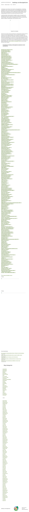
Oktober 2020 (5, 448)
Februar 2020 (5, 451)
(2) (7, 49)
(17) (5, 54)
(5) (4, 65)
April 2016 (4, 470)
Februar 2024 (5, 418)
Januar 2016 (4, 472)
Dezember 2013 (5, 490)
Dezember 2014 (5, 478)
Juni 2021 (4, 444)
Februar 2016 (5, 471)
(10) (4, 123)
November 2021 (5, 440)
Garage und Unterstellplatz (7, 379)
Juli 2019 (4, 453)
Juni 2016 (4, 468)
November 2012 (5, 497)
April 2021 (4, 445)
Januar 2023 (5, 427)
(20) (5, 145)
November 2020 (5, 447)
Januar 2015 (4, 477)
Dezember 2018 (5, 456)
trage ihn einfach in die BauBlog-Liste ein (15, 41)
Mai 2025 (4, 406)
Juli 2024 (4, 415)
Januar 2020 (5, 452)
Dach (3, 375)
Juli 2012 (4, 498)
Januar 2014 (4, 489)
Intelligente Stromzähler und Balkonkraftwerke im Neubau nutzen (11, 358)
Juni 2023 (4, 424)
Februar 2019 (5, 455)
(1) (6, 51)
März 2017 (4, 467)
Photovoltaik (4, 385)
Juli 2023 (4, 423)
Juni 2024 (4, 416)
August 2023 (5, 422)
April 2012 (4, 500)
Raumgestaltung (5, 386)
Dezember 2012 (5, 496)
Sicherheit (4, 388)
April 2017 (4, 466)
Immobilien (4, 382)
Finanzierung (5, 378)
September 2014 (5, 481)
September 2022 (5, 431)
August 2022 (5, 432)
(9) (4, 169)
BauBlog (4, 372)
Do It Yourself (5, 376)
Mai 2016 (4, 469)
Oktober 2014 (5, 480)
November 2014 (5, 479)
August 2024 (5, 414)
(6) (4, 125)
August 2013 (5, 493)
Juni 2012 (4, 499)
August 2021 (5, 443)
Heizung (4, 381)
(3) (5, 53)
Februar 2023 (5, 426)
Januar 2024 (5, 419)
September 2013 (5, 492)
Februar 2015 (5, 476)
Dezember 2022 (5, 428)
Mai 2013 (4, 494)
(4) (6, 149)
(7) (4, 167)
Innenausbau (5, 383)
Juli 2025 (4, 404)
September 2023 (5, 421)
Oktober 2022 (5, 430)
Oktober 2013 (5, 491)
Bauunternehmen (5, 374)
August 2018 (5, 457)
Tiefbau (4, 390)
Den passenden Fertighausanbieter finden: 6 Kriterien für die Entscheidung (12, 353)
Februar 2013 (5, 495)
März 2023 (4, 425)
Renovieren (4, 387)
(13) (3, 93)
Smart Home (5, 389)
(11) (5, 138)
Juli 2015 (4, 474)
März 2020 (4, 450)
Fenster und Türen (5, 377)
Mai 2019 (4, 454)
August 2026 (5, 400)
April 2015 (4, 475)
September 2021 (5, 442)
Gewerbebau (5, 380)
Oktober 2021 (5, 441)
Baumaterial (4, 373)
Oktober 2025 (5, 403)
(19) (4, 52)
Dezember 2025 (5, 402)
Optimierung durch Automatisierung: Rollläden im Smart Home (10, 360)
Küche (4, 384)
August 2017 (5, 464)
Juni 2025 (4, 405)
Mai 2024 (4, 417)
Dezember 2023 (5, 420)
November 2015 (5, 473)
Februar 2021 (5, 446)
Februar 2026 (5, 401)
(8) (6, 175)
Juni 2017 (4, 465)
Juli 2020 (4, 449)
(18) (5, 251)
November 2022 (5, 429)
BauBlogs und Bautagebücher (20, 2)
